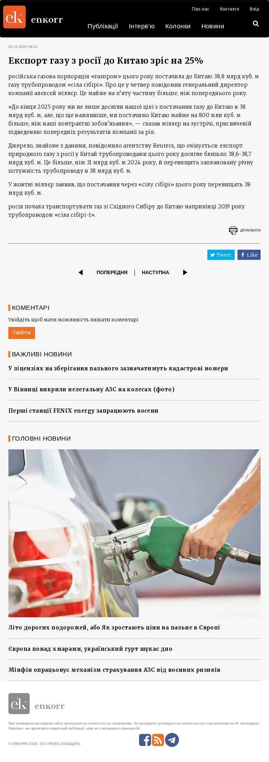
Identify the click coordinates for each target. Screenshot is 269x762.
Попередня (112, 272)
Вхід (254, 9)
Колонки (178, 26)
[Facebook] (145, 740)
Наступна (155, 272)
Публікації (103, 26)
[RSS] (158, 740)
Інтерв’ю (142, 26)
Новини (213, 26)
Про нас (200, 9)
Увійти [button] (21, 332)
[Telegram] (172, 740)
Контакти (230, 9)
